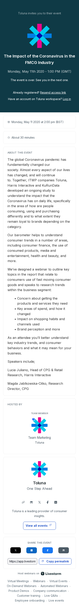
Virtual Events (58, 581)
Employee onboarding (30, 600)
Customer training (28, 595)
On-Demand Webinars (21, 586)
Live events (56, 600)
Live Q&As (51, 595)
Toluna (39, 483)
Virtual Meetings (18, 581)
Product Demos (19, 590)
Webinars (39, 581)
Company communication (50, 590)
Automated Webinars (54, 586)
